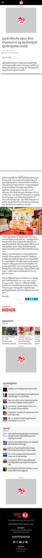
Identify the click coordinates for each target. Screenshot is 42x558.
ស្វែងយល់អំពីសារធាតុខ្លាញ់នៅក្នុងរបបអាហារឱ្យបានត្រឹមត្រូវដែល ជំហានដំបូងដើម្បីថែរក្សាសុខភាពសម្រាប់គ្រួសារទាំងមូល (23, 436)
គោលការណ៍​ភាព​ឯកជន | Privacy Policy (21, 524)
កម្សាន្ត (12, 310)
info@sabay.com (21, 549)
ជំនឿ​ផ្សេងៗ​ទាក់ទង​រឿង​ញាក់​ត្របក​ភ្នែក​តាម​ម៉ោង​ (22, 389)
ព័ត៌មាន (5, 310)
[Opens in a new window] (14, 542)
